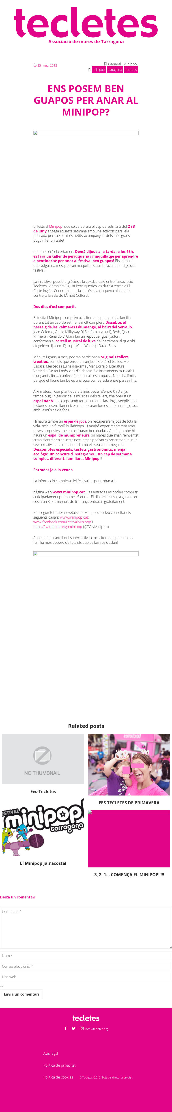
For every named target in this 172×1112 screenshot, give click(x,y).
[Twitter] (73, 1029)
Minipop (55, 226)
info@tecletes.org (96, 1029)
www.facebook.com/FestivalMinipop (62, 521)
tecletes (131, 69)
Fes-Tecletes (43, 791)
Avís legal (50, 1053)
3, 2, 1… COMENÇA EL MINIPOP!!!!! (129, 874)
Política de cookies (58, 1077)
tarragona (115, 69)
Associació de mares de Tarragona (86, 41)
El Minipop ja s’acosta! (43, 863)
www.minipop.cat (69, 492)
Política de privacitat (59, 1065)
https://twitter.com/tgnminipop (58, 526)
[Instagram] (81, 1029)
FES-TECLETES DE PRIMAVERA (129, 803)
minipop (99, 69)
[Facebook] (65, 1029)
